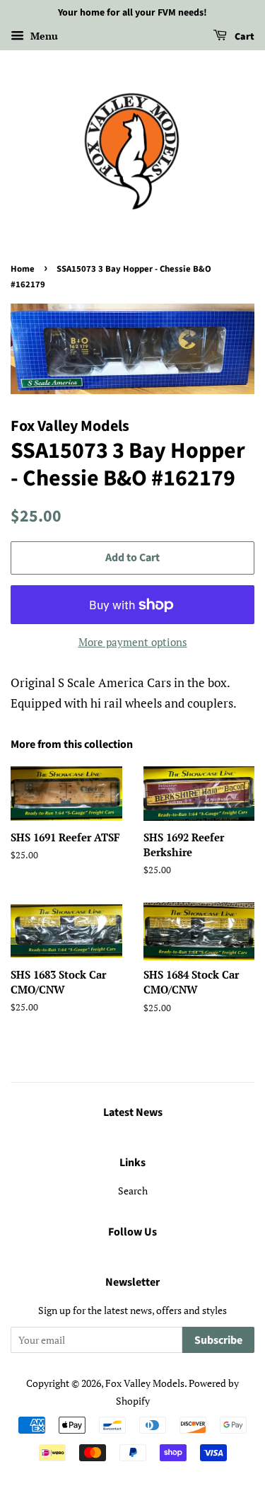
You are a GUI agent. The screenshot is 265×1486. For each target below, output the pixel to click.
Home (23, 269)
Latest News (133, 1112)
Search (133, 1190)
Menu (43, 35)
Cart (243, 37)
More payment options (132, 642)
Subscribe (218, 1340)
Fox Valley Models (144, 1383)
